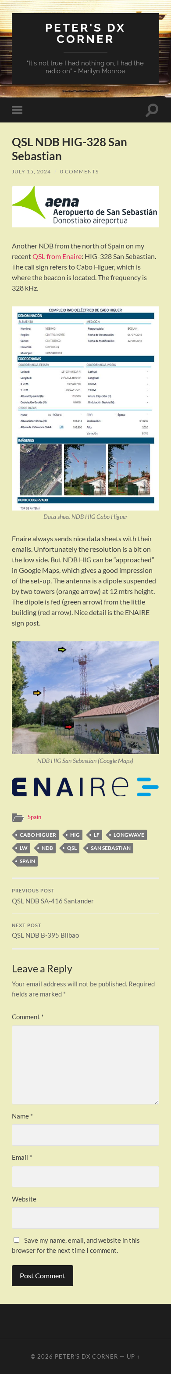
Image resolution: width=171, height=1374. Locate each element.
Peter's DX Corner (85, 33)
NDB (47, 848)
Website (24, 1199)
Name (22, 1116)
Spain (34, 816)
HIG (75, 834)
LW (24, 848)
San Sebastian (111, 848)
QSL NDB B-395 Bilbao (45, 931)
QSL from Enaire (57, 256)
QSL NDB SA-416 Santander (53, 896)
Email (22, 1157)
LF (97, 834)
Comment (28, 1017)
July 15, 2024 (31, 171)
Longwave (129, 834)
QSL (72, 848)
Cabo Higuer (38, 834)
